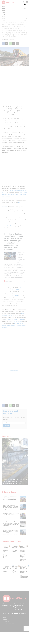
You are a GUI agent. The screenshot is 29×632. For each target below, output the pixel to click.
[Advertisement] (14, 13)
